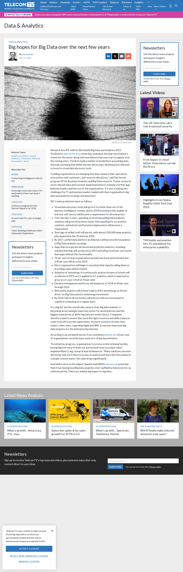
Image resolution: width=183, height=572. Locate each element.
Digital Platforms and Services (50, 7)
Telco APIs (138, 7)
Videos (53, 2)
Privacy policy (17, 280)
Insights (139, 2)
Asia (150, 6)
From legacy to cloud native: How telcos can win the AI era (159, 163)
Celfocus (16, 202)
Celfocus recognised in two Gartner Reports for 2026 (24, 207)
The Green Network (108, 7)
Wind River (17, 187)
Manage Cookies (29, 561)
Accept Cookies (29, 548)
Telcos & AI (127, 7)
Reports (114, 2)
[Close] (52, 530)
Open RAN (73, 7)
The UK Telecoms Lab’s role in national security (157, 124)
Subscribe (27, 273)
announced (111, 364)
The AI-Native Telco (151, 426)
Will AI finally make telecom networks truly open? (157, 432)
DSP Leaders (100, 2)
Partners (127, 2)
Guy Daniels (27, 54)
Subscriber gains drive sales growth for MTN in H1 (68, 432)
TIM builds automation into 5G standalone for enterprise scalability (157, 243)
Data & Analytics (23, 25)
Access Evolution (17, 426)
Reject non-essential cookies (29, 556)
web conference (71, 153)
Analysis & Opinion (19, 156)
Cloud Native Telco (88, 7)
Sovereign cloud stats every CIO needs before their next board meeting (26, 193)
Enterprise (26, 158)
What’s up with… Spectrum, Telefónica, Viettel (112, 432)
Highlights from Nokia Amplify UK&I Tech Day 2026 (157, 203)
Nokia (14, 174)
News (43, 2)
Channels (65, 2)
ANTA (86, 2)
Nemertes (110, 334)
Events (76, 2)
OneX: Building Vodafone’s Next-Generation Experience (27, 232)
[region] (29, 547)
